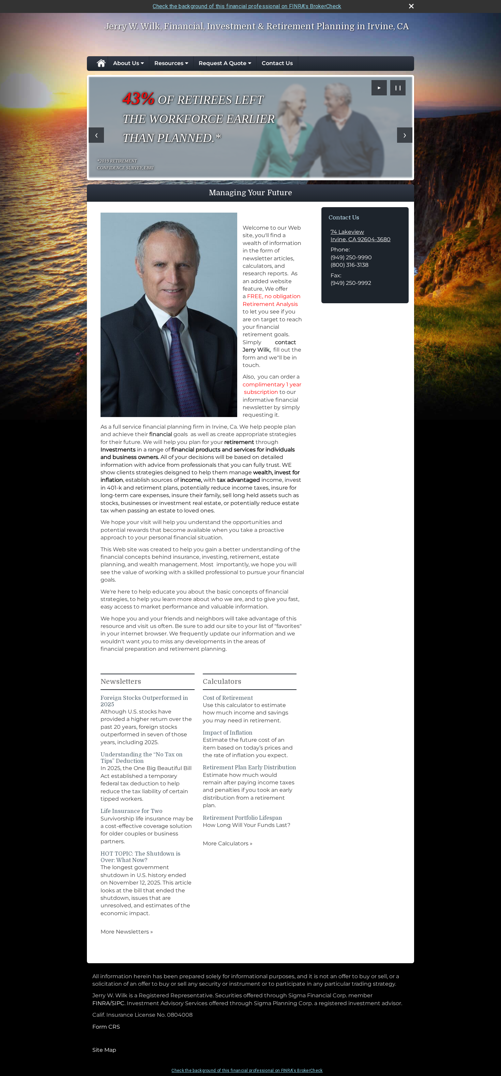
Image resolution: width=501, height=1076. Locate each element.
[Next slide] (404, 135)
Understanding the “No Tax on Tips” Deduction (142, 758)
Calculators (222, 682)
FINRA (101, 1003)
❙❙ (398, 87)
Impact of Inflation (228, 733)
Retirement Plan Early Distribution (249, 768)
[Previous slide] (96, 135)
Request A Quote (222, 63)
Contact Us (277, 63)
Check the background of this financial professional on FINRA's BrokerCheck (247, 6)
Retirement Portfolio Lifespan (242, 818)
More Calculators (228, 843)
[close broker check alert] (411, 6)
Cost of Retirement (228, 698)
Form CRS (106, 1027)
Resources (168, 63)
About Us (126, 63)
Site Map (104, 1050)
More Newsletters (127, 931)
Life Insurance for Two (131, 811)
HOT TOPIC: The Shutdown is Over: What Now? (140, 857)
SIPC (117, 1003)
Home (101, 63)
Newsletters (121, 682)
